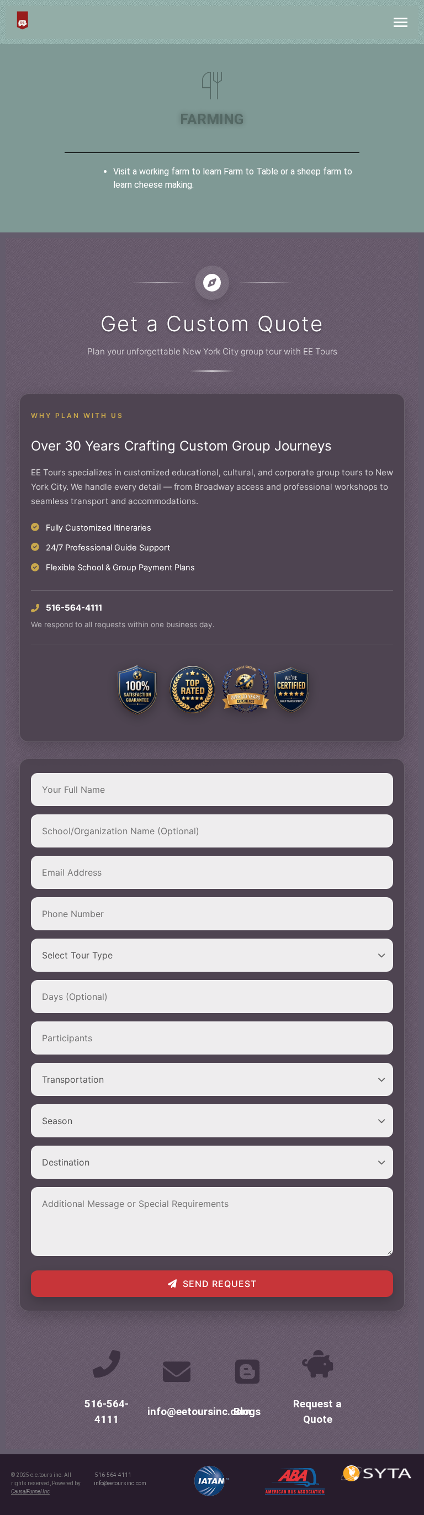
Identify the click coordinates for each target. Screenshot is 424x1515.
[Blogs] (247, 1371)
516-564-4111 (113, 1475)
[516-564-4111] (106, 1364)
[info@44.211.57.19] (176, 1371)
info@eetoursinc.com (199, 1412)
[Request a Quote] (317, 1364)
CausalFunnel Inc (30, 1491)
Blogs (247, 1412)
